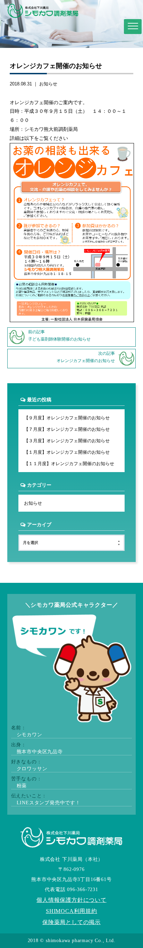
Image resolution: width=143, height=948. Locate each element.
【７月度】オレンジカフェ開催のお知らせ (67, 429)
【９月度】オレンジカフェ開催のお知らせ (67, 417)
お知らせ (48, 83)
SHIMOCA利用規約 (71, 911)
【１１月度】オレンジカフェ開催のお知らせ (69, 463)
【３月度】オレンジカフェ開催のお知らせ (67, 440)
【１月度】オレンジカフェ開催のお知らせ (67, 452)
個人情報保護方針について (71, 900)
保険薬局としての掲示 (71, 922)
